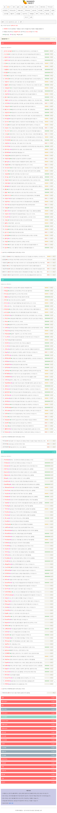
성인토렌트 (46, 10)
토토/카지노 (25, 13)
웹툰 (26, 6)
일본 (18, 6)
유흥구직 (12, 13)
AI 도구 (26, 17)
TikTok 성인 (27, 10)
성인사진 (34, 10)
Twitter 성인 (20, 10)
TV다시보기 (50, 6)
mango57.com (17, 31)
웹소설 (47, 13)
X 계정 (36, 31)
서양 (22, 6)
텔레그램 (11, 803)
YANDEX (6, 28)
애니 (37, 6)
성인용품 (18, 13)
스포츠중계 (5, 10)
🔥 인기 (9, 6)
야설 (52, 13)
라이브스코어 (13, 10)
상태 (31, 17)
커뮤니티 (42, 13)
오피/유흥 (6, 13)
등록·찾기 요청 (14, 25)
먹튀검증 (32, 13)
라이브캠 (40, 10)
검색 (21, 21)
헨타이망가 (31, 6)
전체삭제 (48, 38)
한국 (14, 6)
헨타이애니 (43, 6)
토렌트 (53, 10)
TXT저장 (42, 38)
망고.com (28, 31)
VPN (37, 13)
